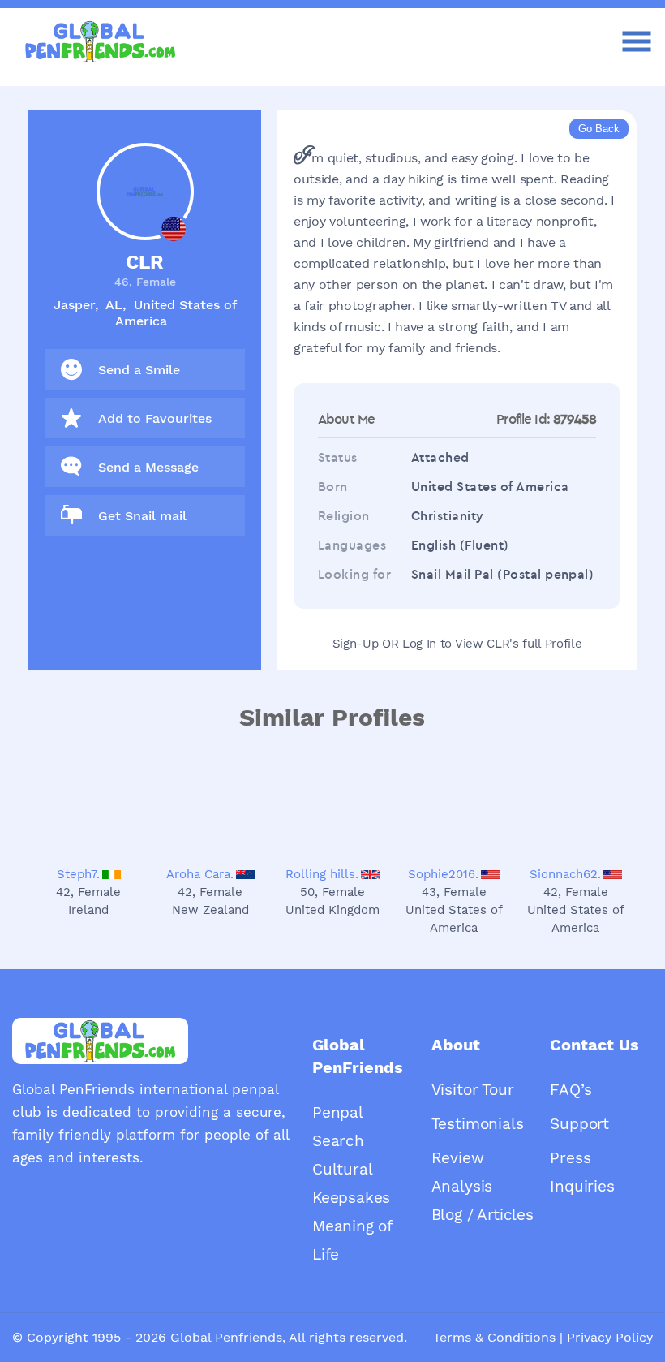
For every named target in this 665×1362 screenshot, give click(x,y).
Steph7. (78, 874)
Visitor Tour (472, 1089)
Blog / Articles (482, 1214)
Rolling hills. (321, 874)
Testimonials (477, 1123)
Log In (419, 643)
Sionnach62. (565, 874)
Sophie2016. (443, 874)
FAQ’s (570, 1089)
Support (579, 1123)
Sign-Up (355, 643)
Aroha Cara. (200, 874)
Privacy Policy (610, 1337)
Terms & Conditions (494, 1337)
